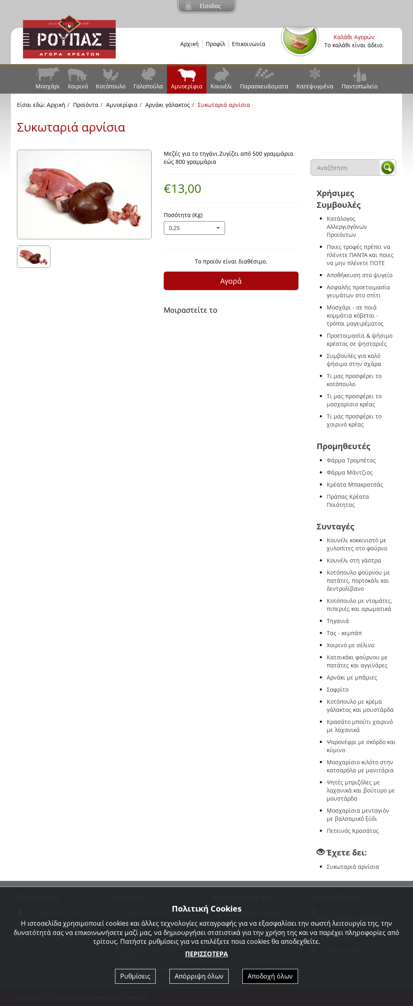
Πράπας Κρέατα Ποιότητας (348, 500)
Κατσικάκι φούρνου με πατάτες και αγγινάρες (357, 661)
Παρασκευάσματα (264, 86)
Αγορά (231, 281)
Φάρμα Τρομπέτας (351, 460)
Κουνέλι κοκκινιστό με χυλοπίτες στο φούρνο (357, 544)
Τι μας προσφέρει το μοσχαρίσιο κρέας (354, 400)
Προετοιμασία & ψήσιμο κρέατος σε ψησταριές (359, 339)
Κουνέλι (221, 86)
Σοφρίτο (337, 689)
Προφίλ (215, 44)
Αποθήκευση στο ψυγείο (359, 275)
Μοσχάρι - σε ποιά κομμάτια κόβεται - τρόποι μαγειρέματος (355, 315)
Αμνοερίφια (186, 86)
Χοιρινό (78, 86)
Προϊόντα (85, 105)
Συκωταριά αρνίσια (353, 866)
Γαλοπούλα (148, 86)
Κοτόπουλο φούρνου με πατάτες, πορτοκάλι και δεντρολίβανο (358, 580)
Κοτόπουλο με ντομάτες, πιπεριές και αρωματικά (359, 605)
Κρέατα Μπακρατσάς (355, 484)
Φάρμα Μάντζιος (350, 472)
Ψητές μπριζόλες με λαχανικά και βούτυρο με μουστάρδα (361, 790)
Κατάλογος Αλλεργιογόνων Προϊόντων (347, 226)
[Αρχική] (69, 36)
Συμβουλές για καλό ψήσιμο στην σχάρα (354, 360)
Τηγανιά (338, 621)
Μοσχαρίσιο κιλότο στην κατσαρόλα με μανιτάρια (360, 766)
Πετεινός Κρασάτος (353, 830)
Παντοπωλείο (360, 86)
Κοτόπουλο (110, 86)
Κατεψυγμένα (315, 86)
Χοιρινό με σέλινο (350, 645)
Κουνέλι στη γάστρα (354, 560)
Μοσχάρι (47, 86)
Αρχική (189, 44)
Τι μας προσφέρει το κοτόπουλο (354, 380)
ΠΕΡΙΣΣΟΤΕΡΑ (206, 954)
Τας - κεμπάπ (344, 633)
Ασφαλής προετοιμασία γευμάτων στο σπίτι (358, 291)
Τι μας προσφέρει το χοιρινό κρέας (354, 420)
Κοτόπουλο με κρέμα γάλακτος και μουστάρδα (360, 705)
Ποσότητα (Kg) (183, 215)
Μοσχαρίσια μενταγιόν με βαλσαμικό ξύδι (358, 814)
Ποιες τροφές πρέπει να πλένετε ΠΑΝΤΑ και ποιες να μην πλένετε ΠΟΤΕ (360, 255)
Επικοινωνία (248, 44)
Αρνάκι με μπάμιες (352, 677)
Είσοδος (210, 6)
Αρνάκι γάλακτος (167, 105)
